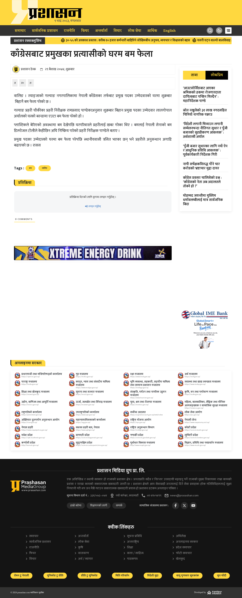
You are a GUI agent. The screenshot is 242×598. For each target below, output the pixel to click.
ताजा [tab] (194, 75)
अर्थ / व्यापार (83, 559)
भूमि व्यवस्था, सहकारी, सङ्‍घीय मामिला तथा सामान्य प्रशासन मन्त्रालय (150, 383)
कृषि (78, 547)
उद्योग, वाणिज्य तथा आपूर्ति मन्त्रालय (39, 402)
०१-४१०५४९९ (154, 496)
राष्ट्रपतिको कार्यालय (31, 412)
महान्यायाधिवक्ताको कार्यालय (91, 419)
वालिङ (44, 168)
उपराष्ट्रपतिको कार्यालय (87, 412)
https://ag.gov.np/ (83, 422)
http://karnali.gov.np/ (30, 445)
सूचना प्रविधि (132, 536)
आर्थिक (152, 31)
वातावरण (81, 553)
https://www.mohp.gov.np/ (195, 384)
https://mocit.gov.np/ (84, 394)
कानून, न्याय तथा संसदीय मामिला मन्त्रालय (93, 383)
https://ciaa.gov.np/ (29, 422)
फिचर (85, 31)
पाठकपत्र (130, 559)
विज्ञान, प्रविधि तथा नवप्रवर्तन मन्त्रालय (204, 442)
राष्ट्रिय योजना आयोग (140, 419)
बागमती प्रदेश (83, 435)
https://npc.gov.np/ (137, 422)
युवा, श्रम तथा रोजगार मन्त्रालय (145, 402)
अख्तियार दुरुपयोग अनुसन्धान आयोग (40, 419)
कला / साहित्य (133, 553)
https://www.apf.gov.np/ (85, 430)
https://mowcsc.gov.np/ (194, 408)
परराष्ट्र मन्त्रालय (29, 381)
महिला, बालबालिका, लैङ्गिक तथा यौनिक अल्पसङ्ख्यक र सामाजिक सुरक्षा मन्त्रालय (206, 404)
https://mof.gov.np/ (192, 376)
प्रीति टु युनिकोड (89, 575)
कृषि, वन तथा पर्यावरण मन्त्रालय (201, 391)
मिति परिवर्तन (122, 575)
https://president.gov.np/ (31, 414)
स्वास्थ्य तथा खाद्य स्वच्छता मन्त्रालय (203, 381)
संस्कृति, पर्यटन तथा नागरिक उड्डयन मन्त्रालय (148, 393)
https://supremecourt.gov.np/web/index (146, 414)
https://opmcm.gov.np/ (30, 376)
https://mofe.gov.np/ (193, 394)
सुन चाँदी (221, 575)
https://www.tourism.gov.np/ (141, 397)
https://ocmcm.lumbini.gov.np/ (197, 437)
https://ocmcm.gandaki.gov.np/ (143, 437)
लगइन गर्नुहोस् (94, 206)
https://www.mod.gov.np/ (140, 376)
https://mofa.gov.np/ (29, 384)
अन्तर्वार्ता (101, 31)
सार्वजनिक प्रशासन (45, 31)
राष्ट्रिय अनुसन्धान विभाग (142, 427)
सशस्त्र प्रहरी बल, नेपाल (88, 427)
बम (30, 168)
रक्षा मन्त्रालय (136, 374)
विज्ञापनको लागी (98, 505)
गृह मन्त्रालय (82, 374)
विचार (118, 31)
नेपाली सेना (190, 419)
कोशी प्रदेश (190, 427)
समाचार (20, 31)
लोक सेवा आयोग (193, 412)
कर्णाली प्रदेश (28, 442)
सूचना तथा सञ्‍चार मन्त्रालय (90, 391)
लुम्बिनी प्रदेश (191, 435)
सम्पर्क (119, 505)
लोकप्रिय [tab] (217, 75)
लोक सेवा (134, 31)
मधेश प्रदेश (27, 435)
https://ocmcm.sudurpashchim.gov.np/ (91, 445)
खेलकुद (178, 559)
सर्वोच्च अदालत (138, 412)
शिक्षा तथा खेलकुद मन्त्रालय (35, 391)
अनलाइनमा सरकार (185, 541)
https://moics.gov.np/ (30, 404)
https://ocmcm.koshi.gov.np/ (196, 430)
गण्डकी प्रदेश (136, 435)
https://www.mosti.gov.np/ (195, 445)
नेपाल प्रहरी (27, 427)
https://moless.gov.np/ (139, 404)
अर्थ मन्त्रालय (191, 374)
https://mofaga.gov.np (139, 387)
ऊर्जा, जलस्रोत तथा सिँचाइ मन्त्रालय (94, 402)
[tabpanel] (205, 147)
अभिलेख (179, 536)
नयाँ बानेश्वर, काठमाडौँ (127, 496)
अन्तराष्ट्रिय (131, 541)
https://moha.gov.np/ (84, 376)
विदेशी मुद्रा (152, 575)
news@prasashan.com (184, 496)
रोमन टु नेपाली (21, 575)
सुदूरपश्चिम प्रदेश (84, 442)
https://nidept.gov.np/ (139, 430)
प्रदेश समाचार (182, 547)
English (169, 31)
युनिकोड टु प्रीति (55, 575)
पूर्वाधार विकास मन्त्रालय (142, 442)
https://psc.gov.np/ (192, 414)
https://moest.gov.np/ (30, 394)
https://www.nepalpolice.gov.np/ (34, 430)
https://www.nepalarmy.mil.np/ (197, 422)
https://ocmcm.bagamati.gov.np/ (89, 437)
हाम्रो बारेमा (75, 505)
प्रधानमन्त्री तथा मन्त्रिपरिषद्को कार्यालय (41, 374)
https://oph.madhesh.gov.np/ (33, 437)
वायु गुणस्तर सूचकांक (187, 575)
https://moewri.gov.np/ (85, 404)
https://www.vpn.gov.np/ (85, 414)
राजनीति (69, 31)
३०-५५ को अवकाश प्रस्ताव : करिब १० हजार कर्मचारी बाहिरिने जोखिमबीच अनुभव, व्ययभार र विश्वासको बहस (114, 40)
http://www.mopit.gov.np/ (140, 445)
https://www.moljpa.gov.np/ (87, 387)
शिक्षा (128, 547)
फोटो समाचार (182, 553)
